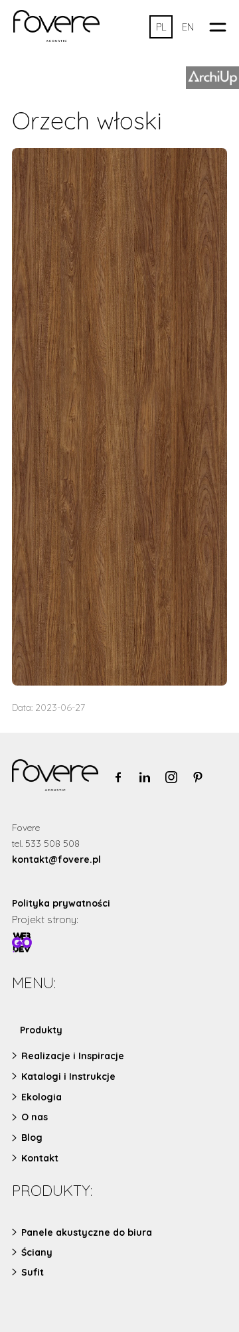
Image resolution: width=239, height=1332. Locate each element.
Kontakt (39, 1158)
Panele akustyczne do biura (86, 1232)
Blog (31, 1138)
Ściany (36, 1252)
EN (188, 27)
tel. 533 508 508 (46, 844)
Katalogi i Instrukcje (68, 1076)
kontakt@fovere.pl (56, 859)
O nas (34, 1117)
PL (161, 27)
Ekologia (41, 1097)
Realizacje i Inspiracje (72, 1056)
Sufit (32, 1272)
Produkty (41, 1030)
